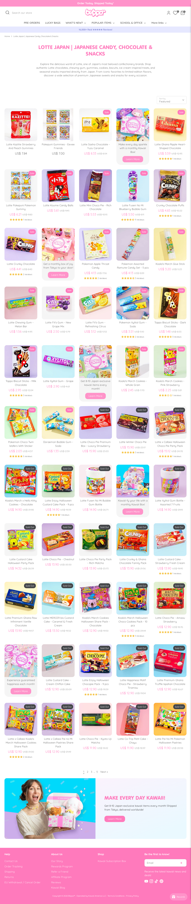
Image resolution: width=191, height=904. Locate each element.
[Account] (169, 13)
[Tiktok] (156, 881)
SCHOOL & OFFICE (131, 22)
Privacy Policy (132, 896)
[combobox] (23, 13)
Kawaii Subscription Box (112, 861)
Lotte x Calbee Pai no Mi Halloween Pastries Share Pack (58, 742)
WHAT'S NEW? (75, 22)
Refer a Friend (59, 871)
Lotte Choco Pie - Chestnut (58, 559)
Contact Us (10, 861)
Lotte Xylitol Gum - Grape (58, 381)
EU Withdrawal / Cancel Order (22, 882)
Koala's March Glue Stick (170, 263)
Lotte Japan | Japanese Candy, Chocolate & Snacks (35, 36)
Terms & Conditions (116, 896)
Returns (9, 877)
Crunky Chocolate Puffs (170, 205)
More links (157, 22)
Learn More (133, 159)
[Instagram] (151, 881)
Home (7, 36)
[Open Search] (7, 12)
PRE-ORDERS (32, 22)
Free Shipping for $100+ (109, 29)
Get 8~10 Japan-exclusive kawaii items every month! (95, 384)
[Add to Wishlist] (33, 111)
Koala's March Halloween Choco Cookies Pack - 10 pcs (133, 621)
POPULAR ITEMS (102, 22)
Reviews (56, 882)
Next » (104, 771)
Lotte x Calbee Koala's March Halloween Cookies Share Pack (21, 742)
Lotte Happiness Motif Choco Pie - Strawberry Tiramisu (133, 684)
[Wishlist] (175, 13)
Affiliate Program (61, 877)
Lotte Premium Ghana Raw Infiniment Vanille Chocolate (21, 621)
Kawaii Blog (58, 887)
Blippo (71, 896)
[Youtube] (146, 881)
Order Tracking (13, 866)
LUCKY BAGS (52, 22)
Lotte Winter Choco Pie (133, 442)
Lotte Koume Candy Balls (58, 205)
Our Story (57, 861)
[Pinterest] (161, 881)
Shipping (9, 871)
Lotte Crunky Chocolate (21, 263)
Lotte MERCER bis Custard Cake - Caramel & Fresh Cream (58, 621)
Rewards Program (62, 866)
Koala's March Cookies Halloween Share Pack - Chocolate (95, 621)
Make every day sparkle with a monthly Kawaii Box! (132, 148)
